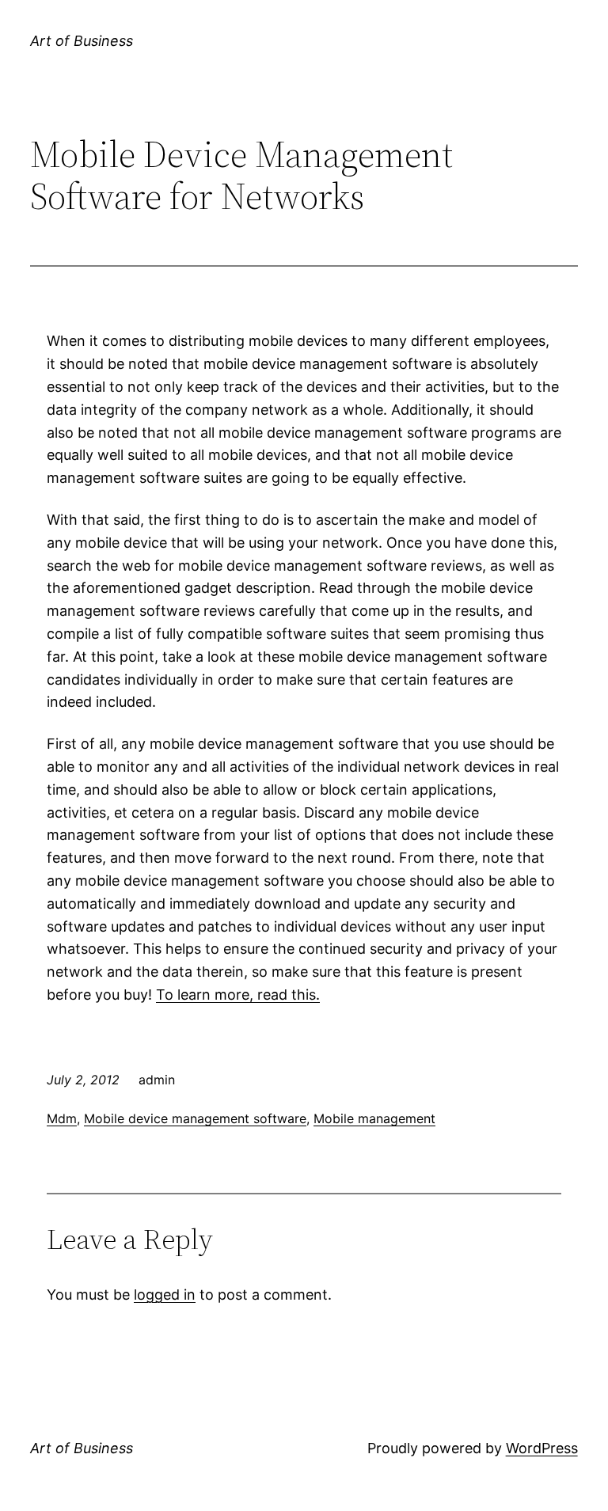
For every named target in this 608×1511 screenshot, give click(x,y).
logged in (165, 1294)
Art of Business (81, 40)
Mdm (62, 1118)
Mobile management (374, 1118)
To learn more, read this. (238, 994)
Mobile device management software (195, 1118)
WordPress (542, 1448)
